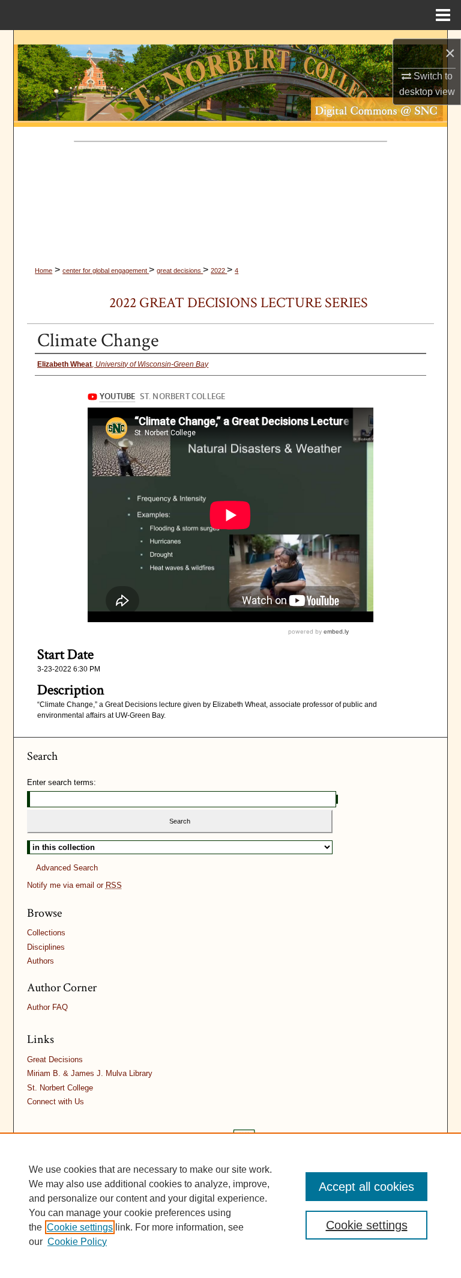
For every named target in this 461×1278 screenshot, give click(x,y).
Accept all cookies (366, 1186)
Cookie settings (80, 1227)
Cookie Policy (77, 1242)
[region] (230, 1205)
